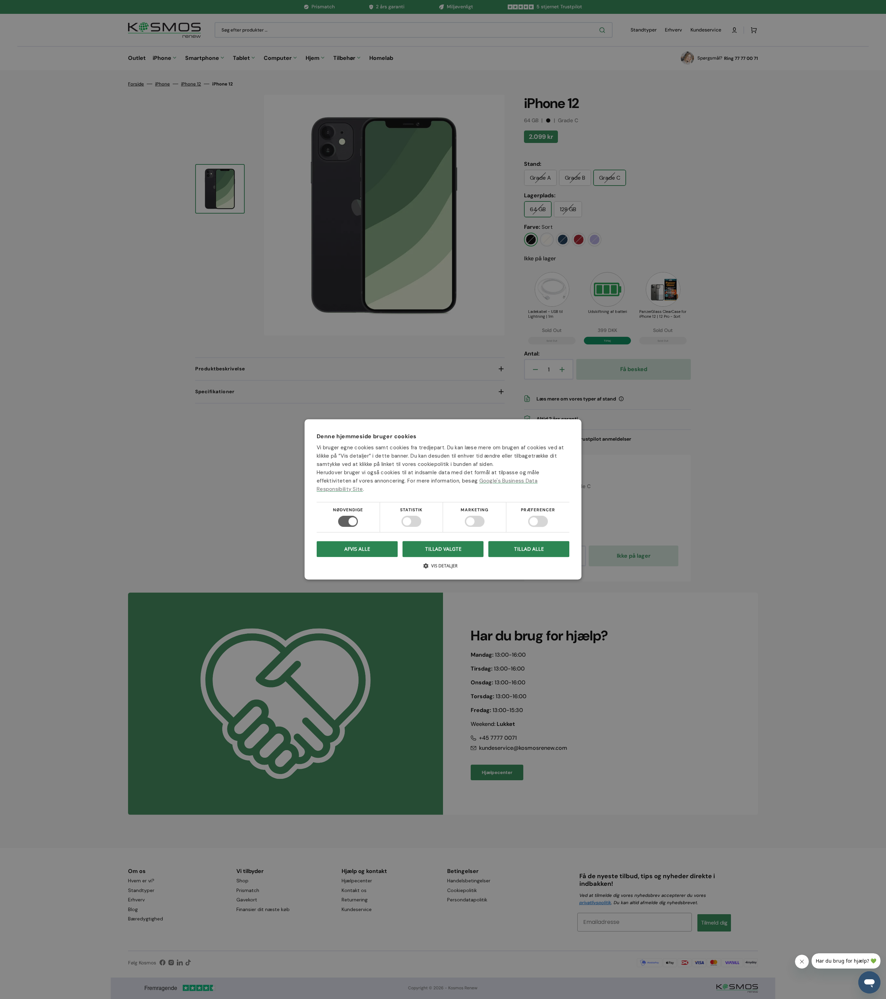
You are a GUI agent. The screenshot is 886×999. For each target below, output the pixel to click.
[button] (443, 568)
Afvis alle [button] (357, 549)
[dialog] (443, 499)
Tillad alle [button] (529, 549)
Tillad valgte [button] (443, 549)
